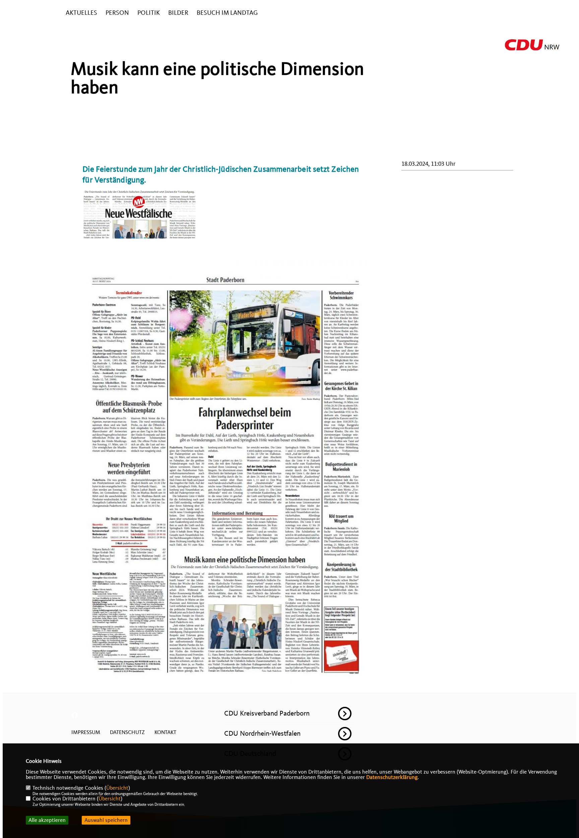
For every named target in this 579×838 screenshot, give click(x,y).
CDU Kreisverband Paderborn (267, 713)
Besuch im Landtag (227, 13)
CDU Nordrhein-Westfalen (262, 733)
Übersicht (117, 788)
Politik (148, 13)
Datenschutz (127, 732)
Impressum (85, 732)
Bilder (178, 13)
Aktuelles (81, 13)
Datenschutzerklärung (391, 777)
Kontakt (165, 732)
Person (117, 13)
